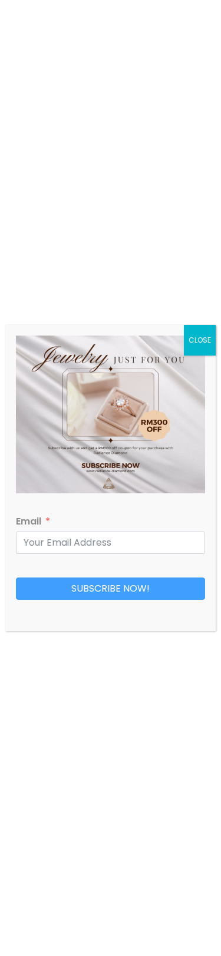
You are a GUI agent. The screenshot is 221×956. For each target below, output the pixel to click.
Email (28, 521)
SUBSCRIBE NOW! (110, 588)
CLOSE (200, 340)
